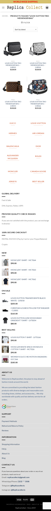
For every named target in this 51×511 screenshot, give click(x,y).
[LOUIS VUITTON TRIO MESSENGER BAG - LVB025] (13, 48)
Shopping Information (11, 444)
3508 (27, 481)
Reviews (5, 430)
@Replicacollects (17, 485)
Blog (3, 458)
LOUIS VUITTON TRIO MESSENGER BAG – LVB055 (13, 104)
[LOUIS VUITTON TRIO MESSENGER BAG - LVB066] (38, 86)
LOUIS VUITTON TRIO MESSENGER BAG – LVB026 (38, 65)
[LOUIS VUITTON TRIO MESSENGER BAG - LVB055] (13, 86)
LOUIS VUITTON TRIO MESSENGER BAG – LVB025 (13, 65)
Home (5, 16)
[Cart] (47, 8)
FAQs (4, 449)
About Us (6, 453)
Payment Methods (9, 421)
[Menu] (3, 7)
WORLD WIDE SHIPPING (25, 1)
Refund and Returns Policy (12, 426)
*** (24, 481)
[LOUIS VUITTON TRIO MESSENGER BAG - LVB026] (38, 48)
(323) (20, 481)
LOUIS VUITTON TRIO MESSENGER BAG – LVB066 (38, 104)
